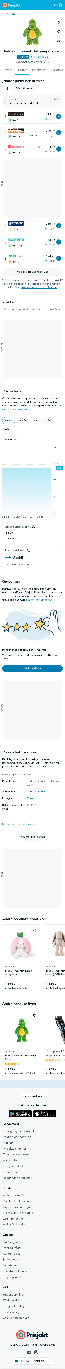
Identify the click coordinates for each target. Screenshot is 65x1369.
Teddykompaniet (37, 791)
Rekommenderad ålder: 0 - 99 (32, 61)
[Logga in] (60, 5)
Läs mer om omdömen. (39, 599)
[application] (32, 482)
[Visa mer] (5, 116)
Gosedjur (11, 14)
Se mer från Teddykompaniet (19, 824)
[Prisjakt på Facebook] (29, 1352)
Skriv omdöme (39, 56)
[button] (59, 22)
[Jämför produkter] (59, 41)
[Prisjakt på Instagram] (36, 1352)
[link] (21, 958)
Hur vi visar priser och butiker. (39, 287)
